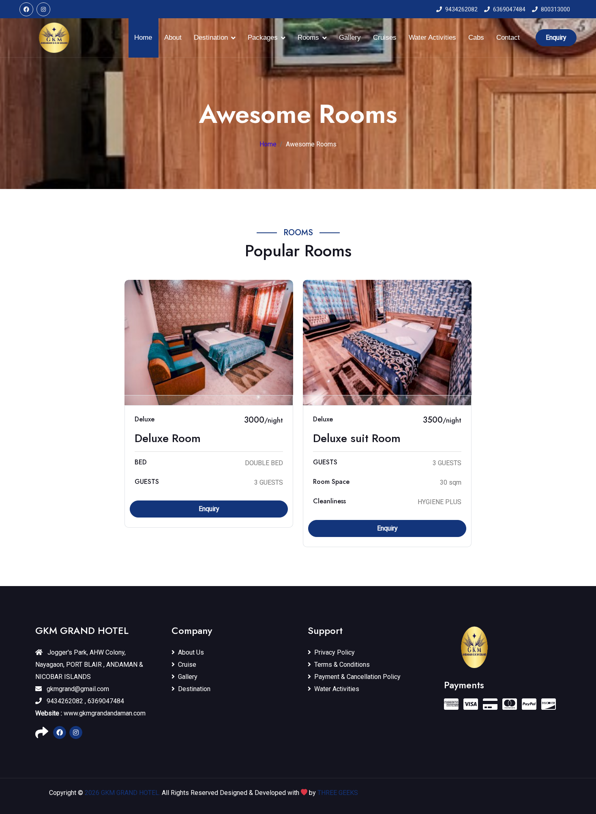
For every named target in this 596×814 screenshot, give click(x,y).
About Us (191, 652)
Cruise (187, 664)
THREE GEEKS (337, 793)
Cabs (476, 37)
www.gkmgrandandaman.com (90, 713)
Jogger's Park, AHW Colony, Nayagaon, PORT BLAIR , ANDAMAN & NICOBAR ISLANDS (89, 665)
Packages (263, 37)
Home (143, 37)
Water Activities (432, 37)
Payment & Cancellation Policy (357, 677)
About (173, 37)
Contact (508, 37)
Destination (211, 37)
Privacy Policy (334, 652)
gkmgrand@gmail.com (77, 689)
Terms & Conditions (342, 664)
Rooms (308, 37)
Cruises (385, 37)
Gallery (350, 37)
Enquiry (556, 37)
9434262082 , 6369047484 (84, 701)
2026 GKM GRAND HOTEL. (123, 793)
